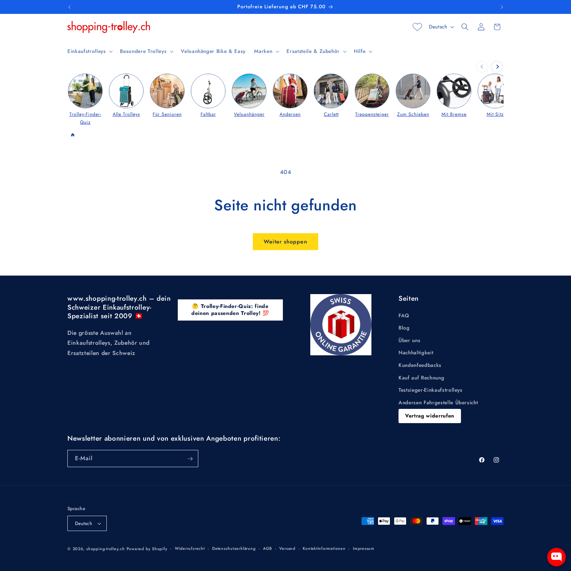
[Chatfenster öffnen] (556, 557)
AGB (267, 548)
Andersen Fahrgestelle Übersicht (438, 402)
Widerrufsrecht (190, 548)
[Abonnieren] (190, 458)
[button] (89, 51)
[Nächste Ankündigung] (502, 7)
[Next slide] (497, 67)
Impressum (363, 548)
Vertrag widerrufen (429, 415)
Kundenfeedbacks (420, 365)
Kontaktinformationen (324, 548)
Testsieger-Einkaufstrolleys (431, 390)
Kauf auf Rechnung (421, 377)
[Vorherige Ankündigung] (69, 7)
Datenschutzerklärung (233, 548)
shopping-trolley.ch (105, 549)
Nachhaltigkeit (416, 353)
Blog (404, 328)
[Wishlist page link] (417, 26)
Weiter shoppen (285, 241)
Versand (287, 548)
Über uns (409, 340)
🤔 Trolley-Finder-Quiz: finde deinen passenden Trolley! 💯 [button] (230, 309)
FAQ (404, 315)
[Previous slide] (482, 67)
